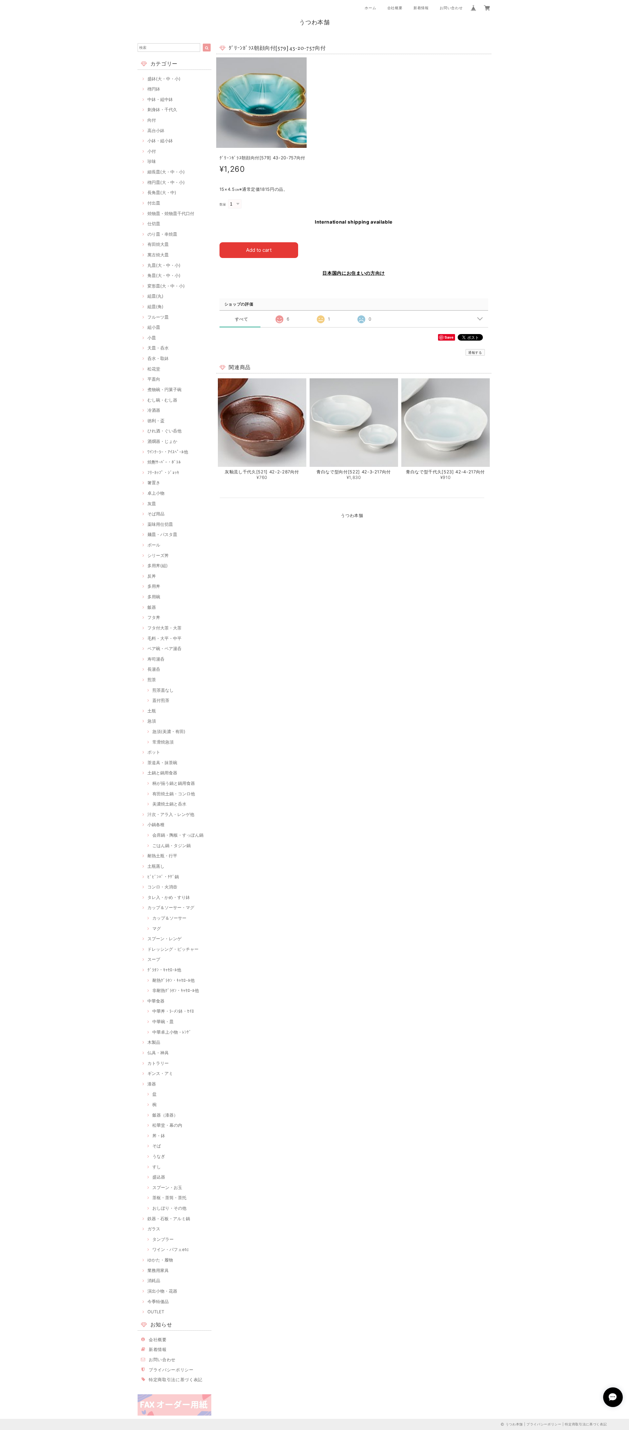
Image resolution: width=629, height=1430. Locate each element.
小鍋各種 (155, 824)
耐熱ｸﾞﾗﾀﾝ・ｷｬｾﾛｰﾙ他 (173, 980)
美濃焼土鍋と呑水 (169, 803)
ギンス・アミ (160, 1073)
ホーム (370, 8)
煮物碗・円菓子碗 (164, 389)
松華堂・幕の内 (167, 1125)
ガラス (153, 1228)
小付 (151, 151)
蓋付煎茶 (160, 700)
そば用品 (155, 513)
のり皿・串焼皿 (162, 234)
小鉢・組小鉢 (160, 140)
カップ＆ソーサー (169, 918)
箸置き (153, 482)
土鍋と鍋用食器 (162, 772)
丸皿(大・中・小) (164, 265)
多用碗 (153, 596)
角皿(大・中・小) (164, 275)
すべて (241, 319)
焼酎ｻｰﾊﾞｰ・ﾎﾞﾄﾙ (164, 462)
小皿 (151, 337)
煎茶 (151, 679)
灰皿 (151, 503)
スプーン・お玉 (167, 1187)
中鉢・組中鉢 (160, 99)
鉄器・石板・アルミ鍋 (168, 1218)
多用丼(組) (157, 565)
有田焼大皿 (158, 244)
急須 (151, 721)
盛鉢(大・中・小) (164, 78)
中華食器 (155, 1000)
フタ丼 (153, 617)
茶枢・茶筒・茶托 (169, 1197)
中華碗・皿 (163, 1021)
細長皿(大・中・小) (166, 171)
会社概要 (395, 8)
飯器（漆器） (165, 1115)
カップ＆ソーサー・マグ (170, 907)
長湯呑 (153, 669)
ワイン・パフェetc (170, 1249)
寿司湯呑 (155, 659)
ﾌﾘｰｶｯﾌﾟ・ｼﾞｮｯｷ (163, 472)
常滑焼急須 (163, 742)
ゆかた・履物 (160, 1259)
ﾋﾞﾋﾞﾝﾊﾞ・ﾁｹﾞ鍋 (163, 876)
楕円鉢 (153, 88)
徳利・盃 (155, 420)
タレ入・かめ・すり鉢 (168, 897)
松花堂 (153, 368)
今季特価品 (158, 1301)
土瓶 (151, 710)
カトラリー (158, 1063)
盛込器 (158, 1177)
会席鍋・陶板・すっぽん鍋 (177, 835)
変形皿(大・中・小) (166, 285)
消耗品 (153, 1280)
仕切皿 (153, 223)
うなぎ (158, 1156)
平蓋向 (153, 379)
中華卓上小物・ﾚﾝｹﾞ (171, 1032)
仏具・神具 (158, 1052)
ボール (153, 544)
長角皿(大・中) (161, 192)
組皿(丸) (155, 296)
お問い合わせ (451, 8)
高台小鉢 (155, 130)
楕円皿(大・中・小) (166, 182)
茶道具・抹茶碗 (162, 762)
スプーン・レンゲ (164, 938)
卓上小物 (155, 493)
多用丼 (153, 586)
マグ (156, 928)
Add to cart (259, 250)
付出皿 (153, 203)
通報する (475, 352)
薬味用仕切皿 (160, 524)
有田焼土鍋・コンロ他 (173, 793)
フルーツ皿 (158, 317)
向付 (151, 120)
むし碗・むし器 (162, 400)
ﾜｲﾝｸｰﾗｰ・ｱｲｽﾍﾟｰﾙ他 (167, 451)
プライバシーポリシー (171, 1369)
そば (156, 1145)
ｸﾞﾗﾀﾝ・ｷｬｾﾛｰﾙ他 (164, 969)
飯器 (151, 607)
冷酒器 (153, 410)
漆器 (151, 1083)
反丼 (151, 576)
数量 (222, 204)
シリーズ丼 (158, 555)
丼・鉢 (158, 1135)
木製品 (153, 1042)
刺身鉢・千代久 (162, 109)
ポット (153, 752)
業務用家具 (158, 1270)
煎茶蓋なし (163, 690)
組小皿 (153, 327)
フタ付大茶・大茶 (164, 627)
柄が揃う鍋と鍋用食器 (173, 783)
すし (156, 1166)
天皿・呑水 (158, 347)
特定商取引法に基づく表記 (175, 1379)
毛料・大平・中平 (164, 638)
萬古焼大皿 (158, 254)
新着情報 (421, 8)
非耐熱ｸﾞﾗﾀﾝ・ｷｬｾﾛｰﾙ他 (175, 990)
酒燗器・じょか (162, 441)
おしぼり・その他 (169, 1208)
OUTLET (155, 1311)
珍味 (151, 161)
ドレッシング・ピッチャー (173, 949)
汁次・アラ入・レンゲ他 (170, 814)
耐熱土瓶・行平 (162, 855)
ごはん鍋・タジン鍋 (171, 845)
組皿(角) (155, 306)
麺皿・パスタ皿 (162, 534)
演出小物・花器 (162, 1291)
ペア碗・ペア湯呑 (164, 648)
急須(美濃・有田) (168, 731)
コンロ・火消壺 (162, 886)
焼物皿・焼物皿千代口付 (170, 213)
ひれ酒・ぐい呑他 (164, 430)
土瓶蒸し (155, 866)
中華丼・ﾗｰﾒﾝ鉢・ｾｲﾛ (173, 1011)
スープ (153, 959)
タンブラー (163, 1239)
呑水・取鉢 (158, 358)
